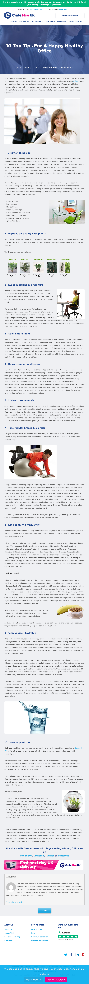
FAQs (33, 933)
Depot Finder (9, 933)
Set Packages (37, 21)
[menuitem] (12, 22)
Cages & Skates (75, 21)
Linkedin (39, 855)
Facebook (26, 855)
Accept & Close (56, 979)
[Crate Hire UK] (19, 15)
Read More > (33, 979)
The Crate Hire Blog (12, 937)
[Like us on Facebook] (71, 955)
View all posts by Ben (15, 902)
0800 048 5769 (36, 9)
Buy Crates (24, 21)
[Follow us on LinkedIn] (77, 955)
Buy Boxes (50, 21)
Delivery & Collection (39, 937)
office (75, 81)
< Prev (45, 911)
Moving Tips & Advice (55, 68)
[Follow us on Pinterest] (83, 955)
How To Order (36, 929)
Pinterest (63, 855)
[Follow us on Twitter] (65, 955)
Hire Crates (12, 21)
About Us (8, 929)
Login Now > (64, 9)
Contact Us (8, 940)
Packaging (62, 21)
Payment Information (39, 940)
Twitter (49, 855)
